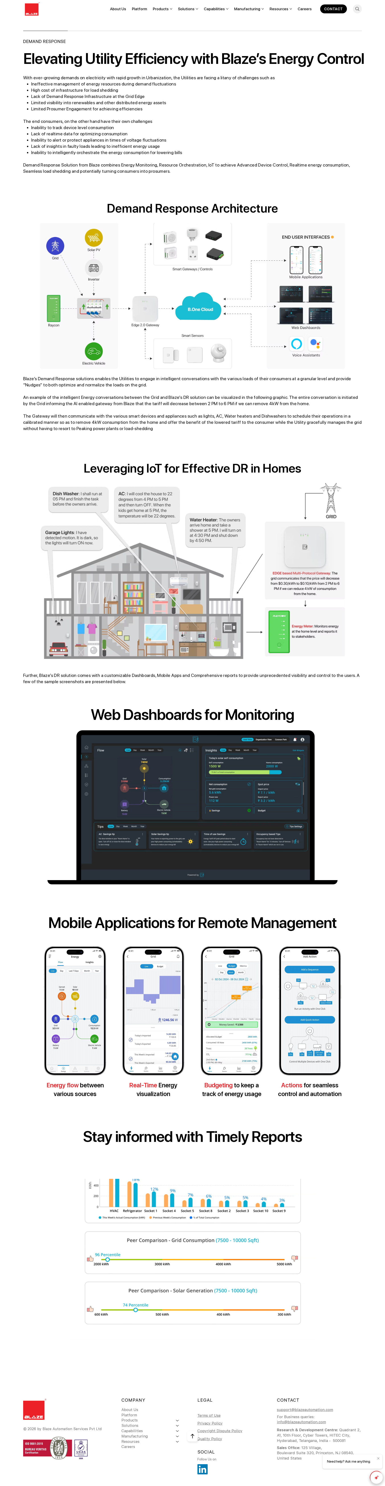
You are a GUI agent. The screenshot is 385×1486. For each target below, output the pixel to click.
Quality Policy (209, 1439)
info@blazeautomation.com (301, 1422)
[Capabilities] (177, 1431)
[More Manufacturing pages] (263, 9)
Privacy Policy (210, 1423)
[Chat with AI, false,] (376, 1477)
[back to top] (192, 1436)
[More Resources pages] (291, 9)
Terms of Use (209, 1415)
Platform (129, 1415)
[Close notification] (378, 1459)
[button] (307, 1335)
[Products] (177, 1420)
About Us (129, 1409)
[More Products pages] (171, 9)
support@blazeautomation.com (305, 1409)
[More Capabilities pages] (227, 9)
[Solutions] (177, 1425)
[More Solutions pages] (197, 9)
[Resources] (177, 1441)
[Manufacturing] (177, 1436)
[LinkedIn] (202, 1469)
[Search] (357, 8)
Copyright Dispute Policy (219, 1431)
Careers (128, 1446)
